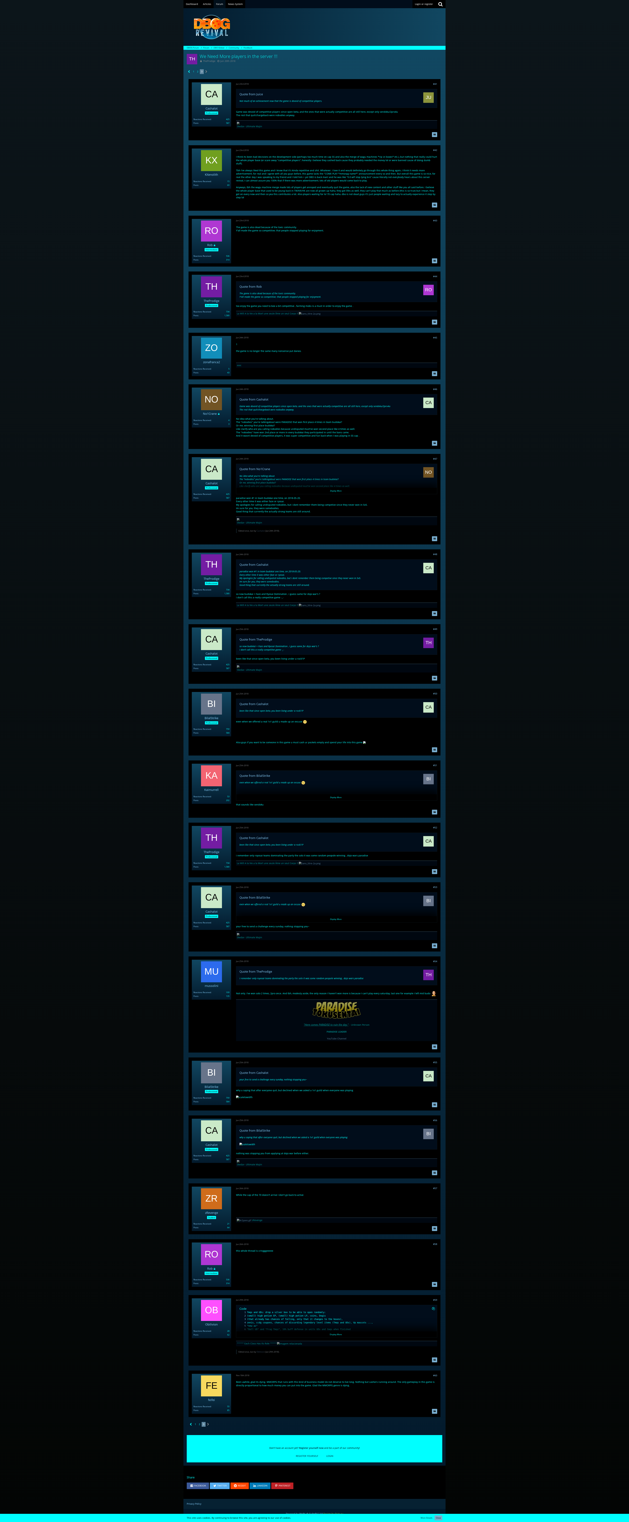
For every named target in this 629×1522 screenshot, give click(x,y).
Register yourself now (311, 1447)
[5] (242, 1326)
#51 (435, 765)
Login (329, 1455)
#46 (435, 389)
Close (438, 1517)
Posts (195, 123)
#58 (435, 1244)
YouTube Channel (336, 1038)
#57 (435, 1188)
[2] (242, 1315)
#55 (435, 1062)
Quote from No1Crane (254, 469)
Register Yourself (307, 1455)
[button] (198, 1486)
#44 (435, 276)
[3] (242, 1319)
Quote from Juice (251, 94)
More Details (426, 1517)
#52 (435, 827)
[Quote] (434, 134)
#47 (435, 458)
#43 (435, 220)
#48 (435, 554)
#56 (435, 1120)
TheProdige (209, 61)
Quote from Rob (250, 287)
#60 (435, 1375)
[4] (242, 1322)
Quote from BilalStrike (254, 776)
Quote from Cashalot (253, 399)
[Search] (440, 4)
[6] (242, 1329)
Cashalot (261, 530)
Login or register (424, 4)
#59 (435, 1299)
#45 (435, 337)
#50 (435, 693)
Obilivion (260, 1351)
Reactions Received (202, 119)
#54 (435, 961)
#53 (435, 887)
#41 (435, 83)
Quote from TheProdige (255, 639)
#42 (435, 150)
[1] (242, 1312)
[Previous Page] (189, 71)
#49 (435, 629)
